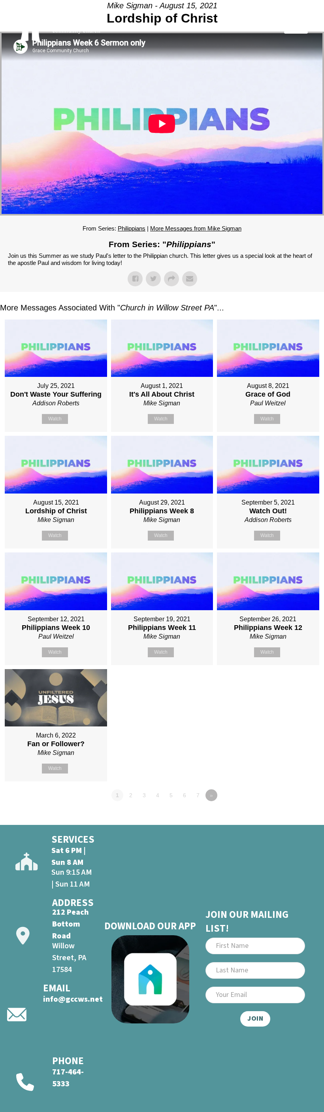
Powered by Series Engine (295, 817)
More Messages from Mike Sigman (195, 228)
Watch (55, 419)
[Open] (296, 26)
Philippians (131, 228)
